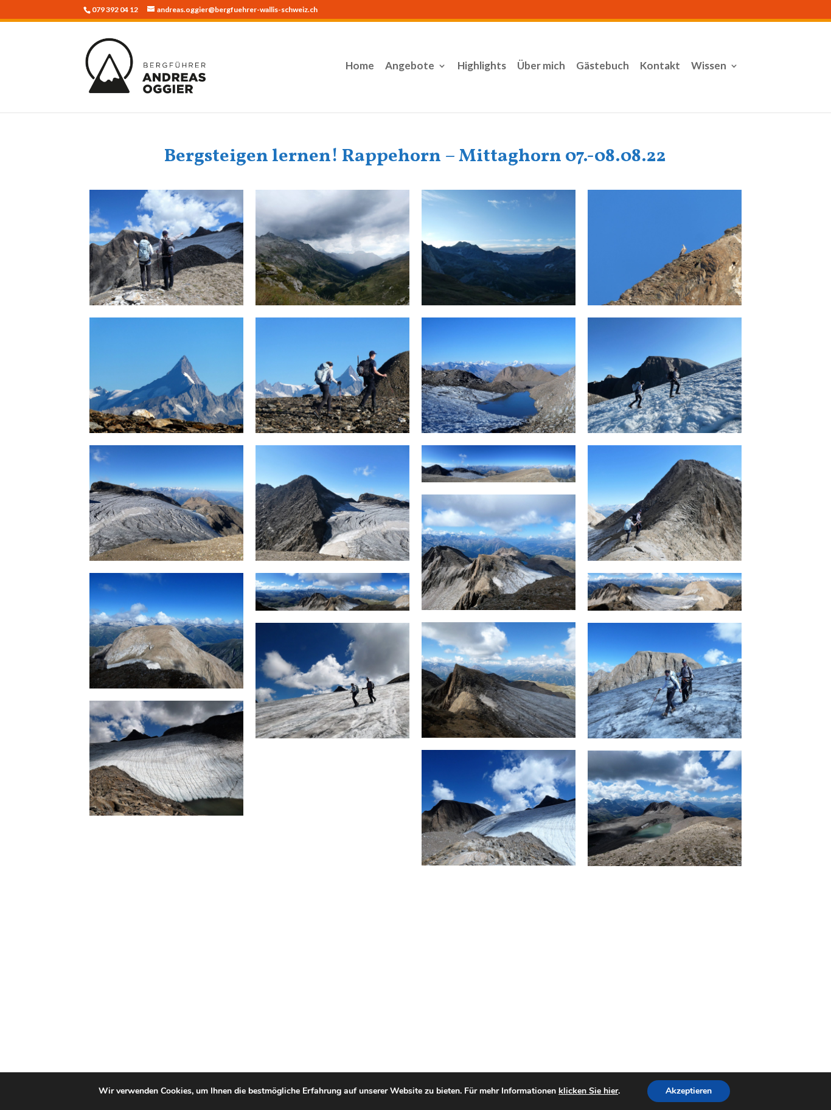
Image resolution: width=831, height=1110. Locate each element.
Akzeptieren (689, 1091)
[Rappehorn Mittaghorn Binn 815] (665, 592)
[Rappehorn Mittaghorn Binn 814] (332, 592)
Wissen (708, 66)
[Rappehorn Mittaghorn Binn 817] (665, 680)
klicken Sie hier (588, 1091)
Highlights (481, 66)
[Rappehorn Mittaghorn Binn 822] (665, 808)
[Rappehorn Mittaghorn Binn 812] (498, 552)
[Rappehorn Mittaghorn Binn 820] (498, 807)
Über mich (541, 66)
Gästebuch (602, 66)
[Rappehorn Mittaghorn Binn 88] (166, 503)
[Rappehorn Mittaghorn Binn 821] (166, 247)
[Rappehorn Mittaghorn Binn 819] (166, 758)
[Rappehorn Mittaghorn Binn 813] (166, 631)
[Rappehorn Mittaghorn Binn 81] (332, 247)
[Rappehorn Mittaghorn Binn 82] (498, 247)
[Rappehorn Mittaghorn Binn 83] (665, 247)
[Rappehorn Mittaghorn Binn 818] (332, 680)
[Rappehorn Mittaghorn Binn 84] (166, 375)
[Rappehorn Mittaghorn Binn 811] (665, 503)
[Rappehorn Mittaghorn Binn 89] (332, 503)
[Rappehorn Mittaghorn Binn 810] (498, 463)
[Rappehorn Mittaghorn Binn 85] (332, 375)
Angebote (409, 66)
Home (360, 66)
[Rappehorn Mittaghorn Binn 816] (498, 680)
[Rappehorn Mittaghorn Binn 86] (498, 375)
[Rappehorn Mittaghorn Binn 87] (665, 375)
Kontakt (660, 66)
